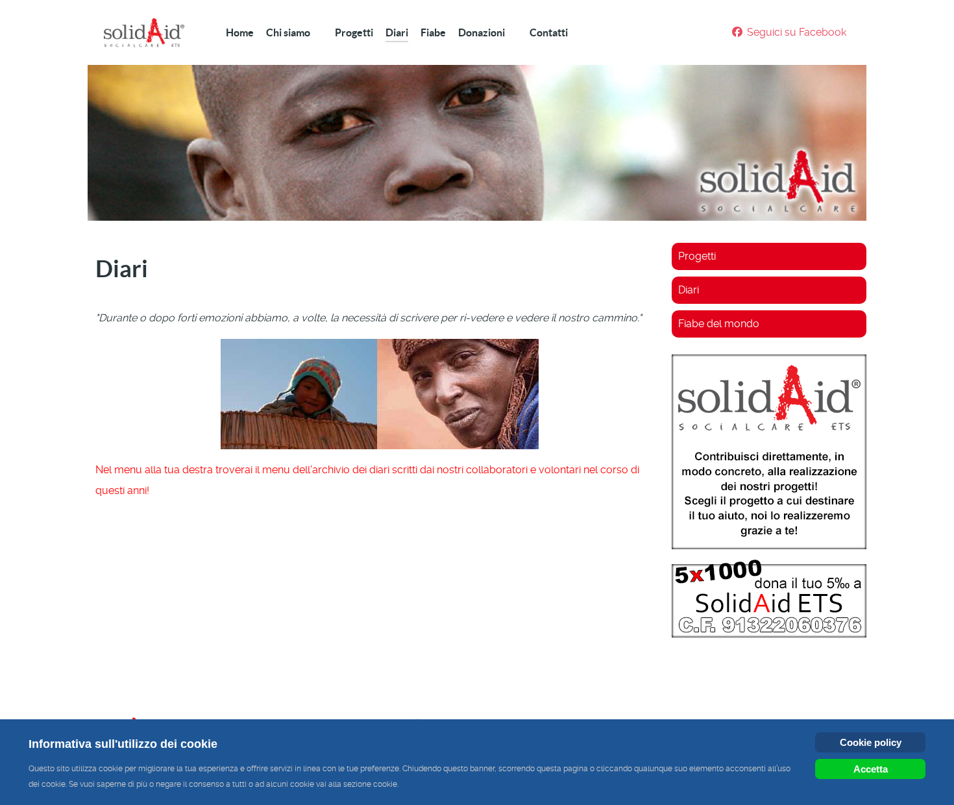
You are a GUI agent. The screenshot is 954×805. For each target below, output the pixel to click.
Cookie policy (870, 742)
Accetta (870, 768)
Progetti (697, 256)
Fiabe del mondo (718, 323)
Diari (688, 290)
